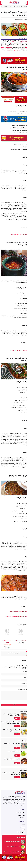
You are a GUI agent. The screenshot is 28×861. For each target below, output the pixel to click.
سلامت (23, 829)
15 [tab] (15, 650)
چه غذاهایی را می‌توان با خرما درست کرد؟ (12, 759)
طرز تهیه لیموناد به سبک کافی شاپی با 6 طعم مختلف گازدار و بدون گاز (11, 730)
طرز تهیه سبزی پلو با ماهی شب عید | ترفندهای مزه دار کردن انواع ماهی (11, 773)
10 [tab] (21, 648)
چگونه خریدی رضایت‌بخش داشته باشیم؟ (12, 743)
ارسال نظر (14, 704)
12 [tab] (25, 648)
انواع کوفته (9, 43)
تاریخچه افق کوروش (21, 832)
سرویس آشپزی (17, 50)
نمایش (20, 38)
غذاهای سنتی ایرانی (19, 43)
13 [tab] (11, 650)
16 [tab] (17, 650)
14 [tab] (13, 650)
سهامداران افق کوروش (20, 813)
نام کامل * (25, 671)
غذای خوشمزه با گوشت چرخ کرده (19, 41)
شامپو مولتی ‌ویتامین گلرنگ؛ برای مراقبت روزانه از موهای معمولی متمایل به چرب (10, 722)
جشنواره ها (22, 818)
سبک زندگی (22, 827)
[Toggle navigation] (26, 2)
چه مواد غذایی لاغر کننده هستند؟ (13, 751)
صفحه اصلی (24, 6)
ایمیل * (25, 677)
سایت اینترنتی (24, 683)
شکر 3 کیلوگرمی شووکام (20, 641)
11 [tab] (23, 648)
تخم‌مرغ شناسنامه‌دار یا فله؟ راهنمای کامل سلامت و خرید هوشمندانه (12, 714)
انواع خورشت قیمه (23, 46)
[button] (1, 19)
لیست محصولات (21, 815)
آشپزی (20, 6)
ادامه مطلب (17, 718)
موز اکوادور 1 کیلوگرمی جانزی (7, 641)
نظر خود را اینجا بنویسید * (22, 689)
